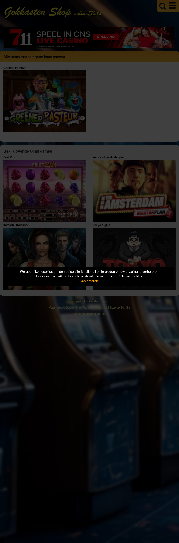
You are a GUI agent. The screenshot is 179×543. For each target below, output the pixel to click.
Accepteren (89, 280)
